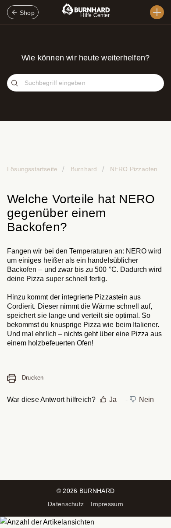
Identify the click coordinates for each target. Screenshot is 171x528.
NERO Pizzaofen (133, 168)
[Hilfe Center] (157, 12)
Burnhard (84, 168)
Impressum (107, 503)
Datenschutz (66, 503)
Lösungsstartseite (33, 168)
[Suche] (16, 83)
